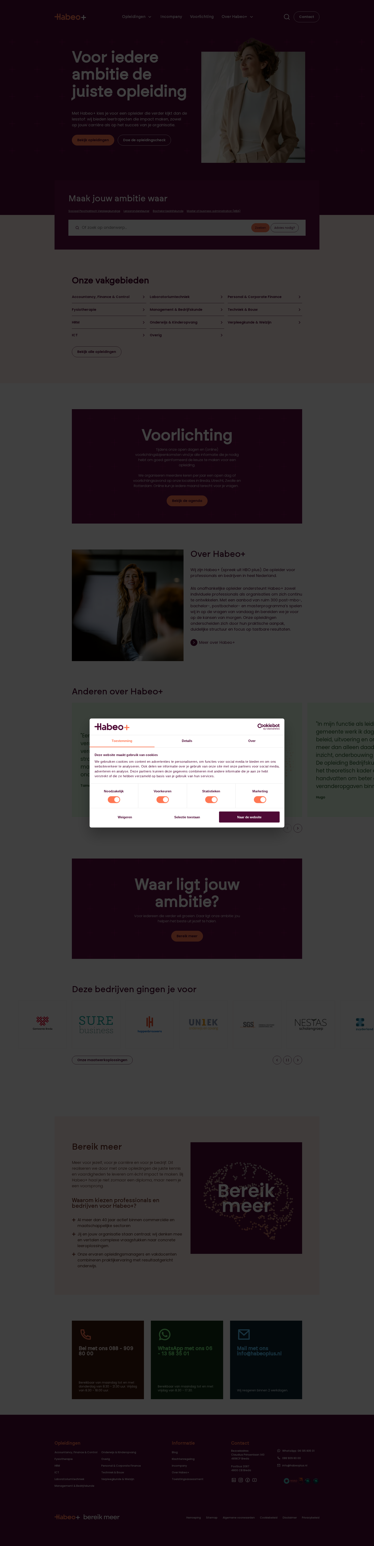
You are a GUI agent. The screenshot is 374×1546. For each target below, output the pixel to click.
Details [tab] (187, 741)
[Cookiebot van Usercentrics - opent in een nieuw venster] (261, 726)
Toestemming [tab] (122, 741)
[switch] (162, 799)
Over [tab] (252, 741)
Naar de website (249, 817)
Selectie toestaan (187, 817)
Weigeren (125, 817)
